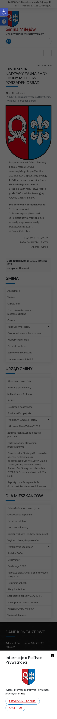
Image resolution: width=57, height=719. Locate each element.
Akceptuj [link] (15, 707)
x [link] (52, 655)
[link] (4, 12)
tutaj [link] (22, 693)
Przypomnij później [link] (22, 701)
